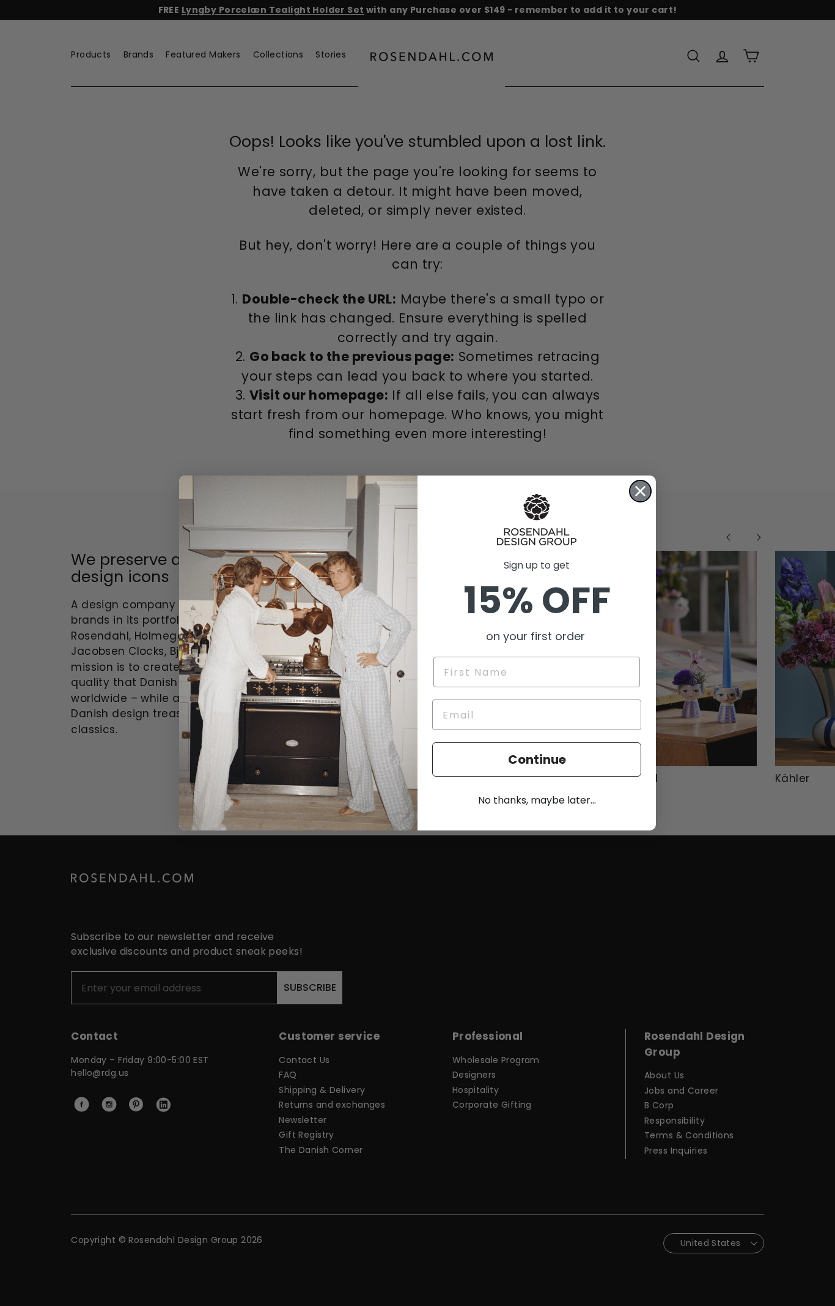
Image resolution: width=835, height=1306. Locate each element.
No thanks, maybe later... (537, 800)
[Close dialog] (640, 491)
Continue (537, 759)
